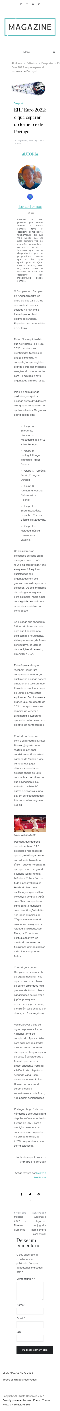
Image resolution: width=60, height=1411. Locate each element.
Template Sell (22, 1404)
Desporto (19, 103)
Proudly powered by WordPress (21, 1400)
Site (19, 1332)
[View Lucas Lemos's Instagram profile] (30, 197)
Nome (21, 1304)
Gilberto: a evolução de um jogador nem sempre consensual (39, 1225)
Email (20, 1318)
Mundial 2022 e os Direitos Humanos (20, 1223)
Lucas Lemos (30, 206)
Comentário (24, 1278)
